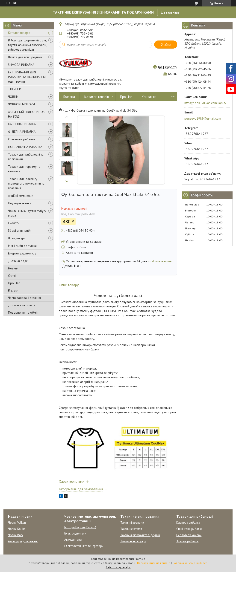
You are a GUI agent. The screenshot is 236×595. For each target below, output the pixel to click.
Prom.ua (140, 558)
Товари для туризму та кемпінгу (24, 169)
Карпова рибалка (188, 523)
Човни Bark (15, 535)
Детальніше (170, 12)
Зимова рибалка (187, 541)
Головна (69, 96)
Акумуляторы (73, 540)
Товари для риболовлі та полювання (26, 156)
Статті (12, 276)
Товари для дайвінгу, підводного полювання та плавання (26, 183)
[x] (66, 497)
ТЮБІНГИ (14, 89)
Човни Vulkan (17, 523)
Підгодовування (19, 203)
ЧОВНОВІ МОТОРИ (21, 104)
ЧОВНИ (13, 97)
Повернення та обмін (23, 312)
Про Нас (14, 283)
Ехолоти (13, 223)
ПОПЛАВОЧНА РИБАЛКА (25, 147)
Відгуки (13, 290)
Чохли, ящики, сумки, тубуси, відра (27, 213)
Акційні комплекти (20, 196)
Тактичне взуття (131, 529)
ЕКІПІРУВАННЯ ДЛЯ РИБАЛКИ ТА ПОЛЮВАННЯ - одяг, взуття (27, 77)
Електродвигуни (75, 533)
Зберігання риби (19, 230)
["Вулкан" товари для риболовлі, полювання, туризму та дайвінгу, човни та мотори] (76, 62)
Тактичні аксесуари (133, 541)
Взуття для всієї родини (25, 57)
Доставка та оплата (21, 305)
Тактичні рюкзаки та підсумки (140, 535)
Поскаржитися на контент (153, 563)
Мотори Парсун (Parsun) (80, 527)
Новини (13, 268)
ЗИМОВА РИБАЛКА (21, 65)
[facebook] (61, 497)
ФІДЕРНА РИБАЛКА (21, 132)
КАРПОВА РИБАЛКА (22, 124)
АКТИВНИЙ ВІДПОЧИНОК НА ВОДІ (26, 114)
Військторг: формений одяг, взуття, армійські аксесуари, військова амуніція (27, 45)
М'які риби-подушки (22, 246)
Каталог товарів (19, 33)
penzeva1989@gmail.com (202, 118)
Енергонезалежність (22, 253)
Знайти (166, 44)
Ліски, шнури (17, 238)
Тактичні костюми (132, 523)
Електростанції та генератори (83, 546)
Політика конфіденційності (189, 563)
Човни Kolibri (17, 529)
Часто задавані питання (24, 298)
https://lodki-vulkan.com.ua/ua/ (205, 103)
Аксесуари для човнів (23, 541)
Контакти (149, 96)
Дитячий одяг (17, 261)
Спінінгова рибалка (21, 139)
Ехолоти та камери (188, 535)
